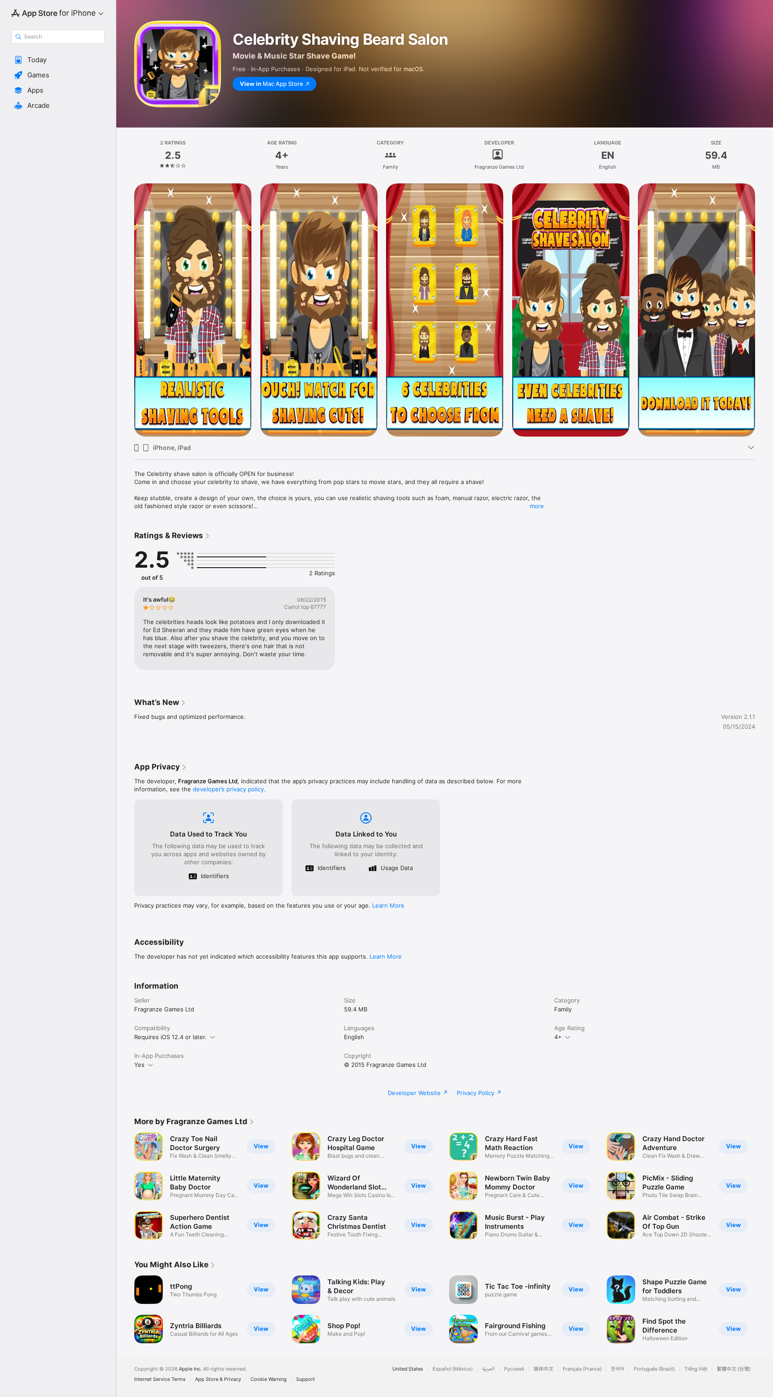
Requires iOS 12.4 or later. (170, 1036)
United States (407, 1369)
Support (305, 1379)
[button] (58, 60)
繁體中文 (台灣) (734, 1369)
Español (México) (453, 1369)
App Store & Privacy (218, 1379)
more (537, 506)
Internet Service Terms (160, 1379)
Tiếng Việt (695, 1369)
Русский (514, 1369)
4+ (558, 1036)
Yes (139, 1064)
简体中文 (543, 1369)
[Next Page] (764, 1186)
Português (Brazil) (654, 1369)
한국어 (617, 1369)
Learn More (388, 905)
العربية (488, 1369)
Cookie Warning (269, 1379)
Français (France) (582, 1369)
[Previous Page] (125, 1186)
